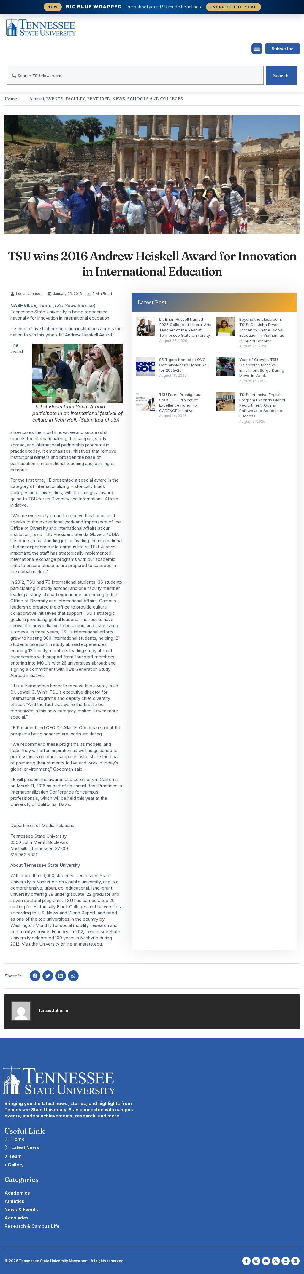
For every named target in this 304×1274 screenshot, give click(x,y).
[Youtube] (266, 1261)
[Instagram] (256, 1261)
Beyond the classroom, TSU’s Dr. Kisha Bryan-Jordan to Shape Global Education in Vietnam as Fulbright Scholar (261, 330)
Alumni (36, 98)
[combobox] (135, 75)
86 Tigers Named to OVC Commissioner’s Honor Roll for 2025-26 (183, 365)
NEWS (118, 98)
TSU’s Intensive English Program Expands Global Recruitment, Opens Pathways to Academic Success (262, 405)
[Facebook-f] (246, 1261)
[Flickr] (295, 1261)
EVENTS (54, 98)
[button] (257, 48)
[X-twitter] (276, 1261)
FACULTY (75, 98)
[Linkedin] (285, 1261)
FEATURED (98, 98)
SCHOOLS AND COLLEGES (155, 98)
